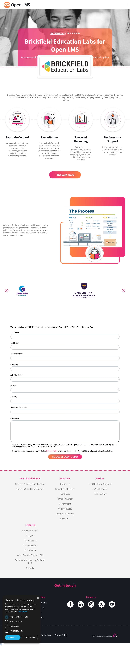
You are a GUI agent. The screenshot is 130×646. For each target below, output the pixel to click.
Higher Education (65, 498)
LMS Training (100, 493)
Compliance (30, 540)
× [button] (38, 598)
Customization (30, 545)
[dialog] (22, 619)
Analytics (30, 535)
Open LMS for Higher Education (30, 484)
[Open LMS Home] (17, 4)
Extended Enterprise (65, 488)
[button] (125, 4)
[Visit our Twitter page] (101, 604)
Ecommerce (30, 550)
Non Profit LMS (65, 508)
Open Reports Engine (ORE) (30, 555)
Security (30, 567)
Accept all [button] (13, 637)
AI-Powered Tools (30, 530)
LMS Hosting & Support (100, 484)
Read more (23, 611)
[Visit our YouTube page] (112, 604)
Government (65, 503)
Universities (65, 518)
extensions (57, 33)
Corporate (65, 484)
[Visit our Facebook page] (70, 604)
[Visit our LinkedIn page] (81, 604)
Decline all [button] (30, 637)
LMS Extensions (99, 488)
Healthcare (65, 493)
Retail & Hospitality (65, 513)
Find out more (65, 175)
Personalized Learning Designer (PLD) (30, 561)
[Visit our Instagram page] (91, 604)
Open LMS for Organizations (30, 488)
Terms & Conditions (41, 635)
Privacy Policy (60, 635)
